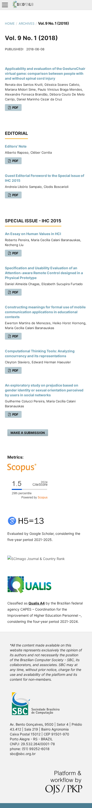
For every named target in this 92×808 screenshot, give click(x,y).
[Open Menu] (5, 5)
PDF (15, 107)
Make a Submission (28, 433)
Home (10, 23)
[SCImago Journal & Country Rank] (36, 559)
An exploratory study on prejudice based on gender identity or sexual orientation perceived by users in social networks (44, 390)
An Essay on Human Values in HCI (33, 234)
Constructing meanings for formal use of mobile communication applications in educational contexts (45, 312)
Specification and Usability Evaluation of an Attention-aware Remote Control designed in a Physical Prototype (44, 273)
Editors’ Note (15, 146)
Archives (26, 23)
